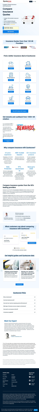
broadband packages (30, 202)
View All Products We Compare (19, 111)
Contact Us (4, 374)
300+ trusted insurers (20, 159)
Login (31, 1)
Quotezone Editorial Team (26, 216)
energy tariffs (23, 202)
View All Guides (19, 284)
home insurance (29, 191)
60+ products (12, 192)
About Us (4, 378)
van (7, 128)
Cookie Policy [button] (30, 410)
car (3, 128)
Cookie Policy (11, 403)
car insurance (24, 191)
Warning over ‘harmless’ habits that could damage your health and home (27, 273)
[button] (1, 271)
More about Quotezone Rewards (8, 141)
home (5, 128)
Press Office (5, 376)
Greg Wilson (11, 218)
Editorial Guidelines (27, 218)
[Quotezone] (7, 1)
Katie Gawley (21, 213)
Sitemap (13, 374)
